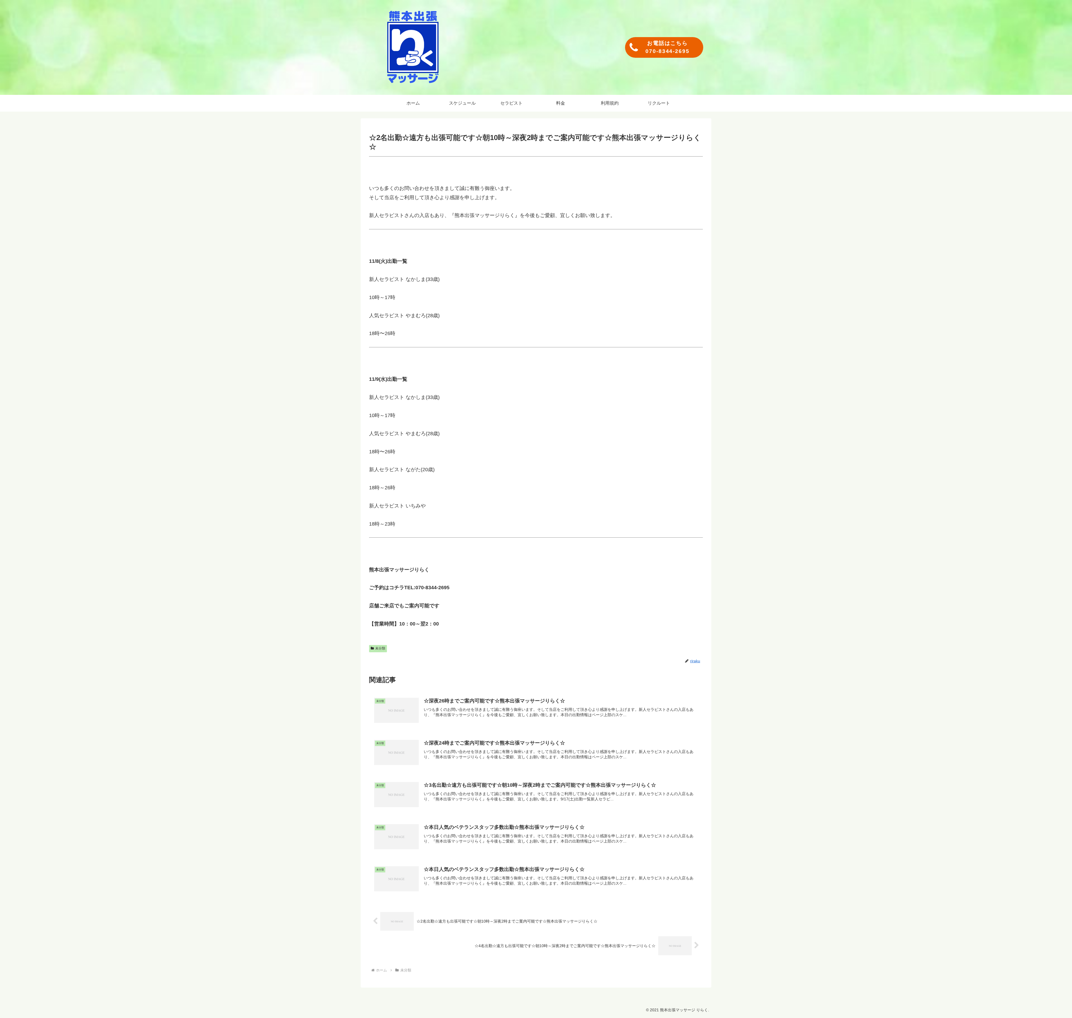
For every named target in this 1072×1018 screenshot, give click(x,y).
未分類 (380, 648)
